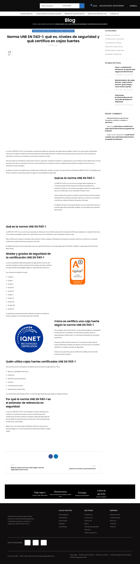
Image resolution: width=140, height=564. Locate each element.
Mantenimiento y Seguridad (114, 50)
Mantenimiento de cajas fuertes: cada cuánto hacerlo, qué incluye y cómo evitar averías (125, 83)
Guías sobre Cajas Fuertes (45, 24)
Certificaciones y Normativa (43, 31)
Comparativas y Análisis (113, 43)
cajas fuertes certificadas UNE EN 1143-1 (76, 170)
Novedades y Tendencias (113, 54)
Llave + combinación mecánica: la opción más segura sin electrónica (125, 69)
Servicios (108, 122)
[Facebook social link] (50, 456)
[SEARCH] (81, 5)
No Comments (128, 75)
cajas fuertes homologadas (17, 267)
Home (34, 24)
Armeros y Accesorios (112, 35)
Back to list (53, 467)
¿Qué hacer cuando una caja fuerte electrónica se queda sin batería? (119, 128)
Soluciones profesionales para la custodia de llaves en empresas (123, 98)
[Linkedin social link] (56, 456)
